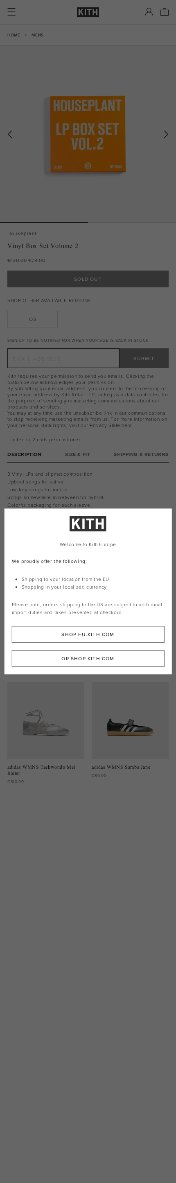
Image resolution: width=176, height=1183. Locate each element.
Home (13, 35)
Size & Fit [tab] (77, 454)
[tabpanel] (88, 505)
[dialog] (88, 591)
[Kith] (88, 12)
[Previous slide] (10, 134)
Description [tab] (24, 454)
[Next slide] (166, 134)
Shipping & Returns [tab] (141, 454)
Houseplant (21, 233)
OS (32, 319)
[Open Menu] (11, 12)
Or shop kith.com (87, 658)
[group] (88, 134)
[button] (132, 222)
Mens (37, 35)
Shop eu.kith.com (87, 634)
